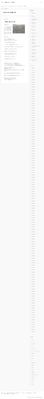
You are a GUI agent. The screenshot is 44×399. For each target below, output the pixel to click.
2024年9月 (33, 122)
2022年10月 (33, 177)
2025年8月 (33, 96)
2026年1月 (33, 84)
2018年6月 (33, 300)
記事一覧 (25, 6)
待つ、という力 (34, 32)
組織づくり (33, 377)
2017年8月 (33, 324)
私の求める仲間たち (34, 19)
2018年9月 (33, 293)
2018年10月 (33, 291)
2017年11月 (33, 317)
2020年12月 (33, 229)
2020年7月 (33, 241)
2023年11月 (33, 146)
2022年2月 (33, 196)
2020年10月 (33, 234)
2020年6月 (33, 243)
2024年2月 (33, 139)
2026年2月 (33, 82)
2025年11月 (33, 89)
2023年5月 (33, 160)
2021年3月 (33, 222)
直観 (32, 367)
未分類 (33, 365)
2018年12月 (33, 286)
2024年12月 (33, 115)
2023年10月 (33, 148)
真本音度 (33, 372)
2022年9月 (33, 179)
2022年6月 (33, 186)
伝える (33, 355)
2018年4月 (33, 305)
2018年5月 (33, 303)
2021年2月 (33, 224)
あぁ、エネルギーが (34, 59)
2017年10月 (33, 319)
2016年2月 (33, 331)
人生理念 (33, 353)
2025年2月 (33, 110)
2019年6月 (33, 272)
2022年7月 (33, 184)
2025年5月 (33, 103)
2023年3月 (33, 165)
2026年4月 (33, 77)
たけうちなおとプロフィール (12, 6)
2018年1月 (33, 312)
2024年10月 (33, 120)
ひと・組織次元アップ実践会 (8, 2)
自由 (32, 384)
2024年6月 (33, 129)
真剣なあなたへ (34, 42)
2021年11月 (33, 203)
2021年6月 (33, 215)
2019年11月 (33, 260)
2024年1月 (33, 141)
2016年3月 (33, 329)
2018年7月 (33, 298)
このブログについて (20, 6)
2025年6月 (33, 101)
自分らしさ (33, 379)
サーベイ (33, 346)
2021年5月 (33, 217)
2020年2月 (33, 253)
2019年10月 (33, 262)
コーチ (33, 341)
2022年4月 (33, 191)
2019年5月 (33, 274)
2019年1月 (33, 284)
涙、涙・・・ (33, 12)
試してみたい (33, 29)
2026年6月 (33, 72)
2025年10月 (33, 91)
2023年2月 (33, 167)
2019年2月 (33, 281)
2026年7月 (33, 70)
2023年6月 (33, 158)
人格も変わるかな (34, 52)
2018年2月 (33, 310)
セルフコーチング (34, 348)
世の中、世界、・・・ (35, 22)
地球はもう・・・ (34, 39)
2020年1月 (33, 255)
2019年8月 (33, 267)
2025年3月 (33, 108)
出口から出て (33, 49)
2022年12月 (33, 172)
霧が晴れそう (33, 56)
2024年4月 (33, 134)
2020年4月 (33, 248)
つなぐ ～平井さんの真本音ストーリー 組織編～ (7, 393)
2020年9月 (33, 236)
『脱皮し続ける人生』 (10, 21)
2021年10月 (33, 205)
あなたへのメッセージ (4, 6)
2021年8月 (33, 210)
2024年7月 (33, 127)
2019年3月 (33, 279)
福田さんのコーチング (35, 374)
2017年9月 (33, 322)
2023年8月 (33, 153)
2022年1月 (33, 198)
